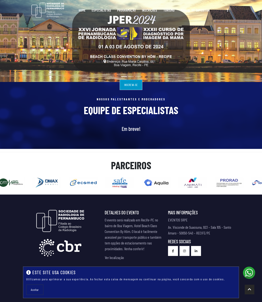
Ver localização (114, 257)
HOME (82, 10)
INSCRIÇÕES (149, 10)
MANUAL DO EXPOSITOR (195, 10)
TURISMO (169, 10)
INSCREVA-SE (131, 85)
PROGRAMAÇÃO (126, 10)
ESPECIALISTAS (101, 10)
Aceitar (35, 289)
